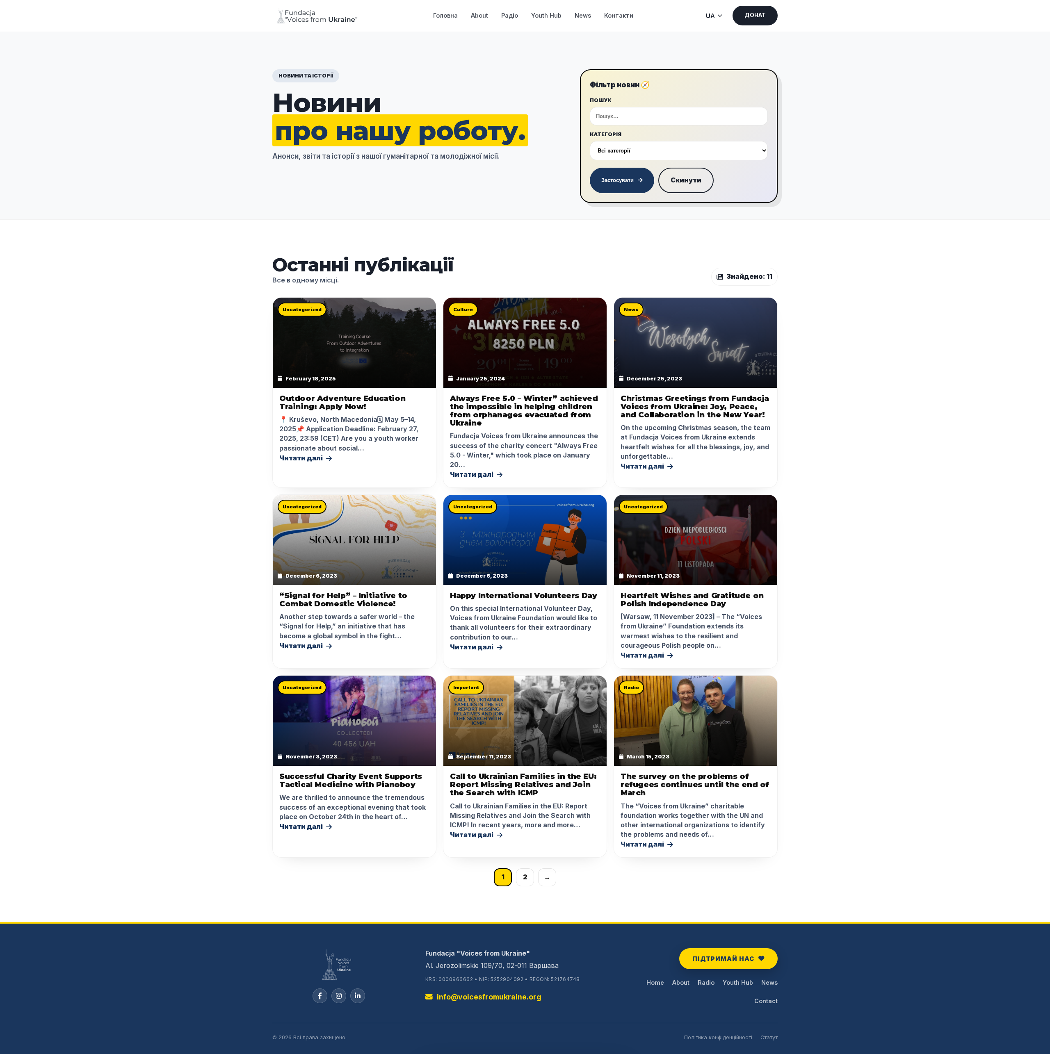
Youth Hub (546, 15)
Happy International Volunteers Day (523, 595)
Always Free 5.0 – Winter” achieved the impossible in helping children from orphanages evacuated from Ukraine (524, 411)
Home (655, 982)
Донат (755, 15)
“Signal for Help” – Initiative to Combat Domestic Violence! (343, 599)
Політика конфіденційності (718, 1037)
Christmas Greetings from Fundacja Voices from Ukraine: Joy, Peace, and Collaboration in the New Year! (695, 406)
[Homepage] (339, 968)
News (583, 15)
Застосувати (617, 180)
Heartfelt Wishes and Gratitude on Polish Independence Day (692, 599)
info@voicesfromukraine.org (489, 997)
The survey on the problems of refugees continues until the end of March (695, 784)
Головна (445, 15)
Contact (766, 1000)
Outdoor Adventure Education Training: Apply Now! (342, 402)
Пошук (601, 100)
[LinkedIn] (357, 995)
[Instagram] (338, 995)
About (479, 15)
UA (710, 15)
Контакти (618, 15)
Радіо (509, 15)
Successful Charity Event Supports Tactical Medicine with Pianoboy (350, 780)
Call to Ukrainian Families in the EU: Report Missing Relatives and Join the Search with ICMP (523, 784)
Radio (706, 982)
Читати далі (301, 458)
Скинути (686, 180)
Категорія (605, 134)
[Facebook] (320, 995)
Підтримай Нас (723, 958)
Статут (769, 1037)
